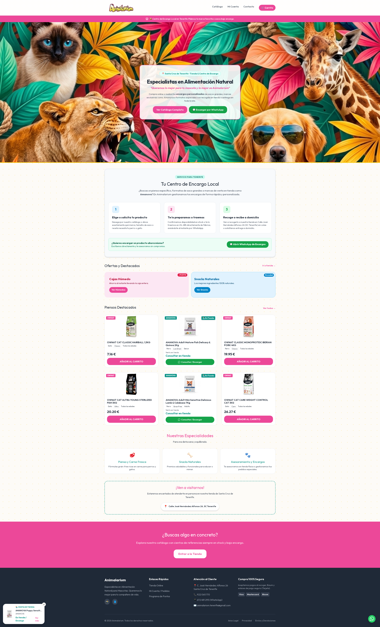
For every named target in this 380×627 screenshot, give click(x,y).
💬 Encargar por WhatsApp (208, 109)
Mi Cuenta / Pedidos (159, 590)
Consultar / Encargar (191, 362)
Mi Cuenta (233, 6)
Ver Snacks (202, 289)
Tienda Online (156, 585)
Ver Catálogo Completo (170, 109)
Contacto (248, 6)
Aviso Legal (233, 620)
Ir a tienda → (269, 265)
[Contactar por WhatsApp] (372, 619)
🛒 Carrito (267, 7)
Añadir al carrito (131, 361)
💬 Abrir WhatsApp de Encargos (248, 244)
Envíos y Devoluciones (265, 620)
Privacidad (247, 620)
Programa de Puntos (159, 596)
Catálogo (217, 6)
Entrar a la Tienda (190, 554)
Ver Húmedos (118, 289)
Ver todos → (269, 308)
